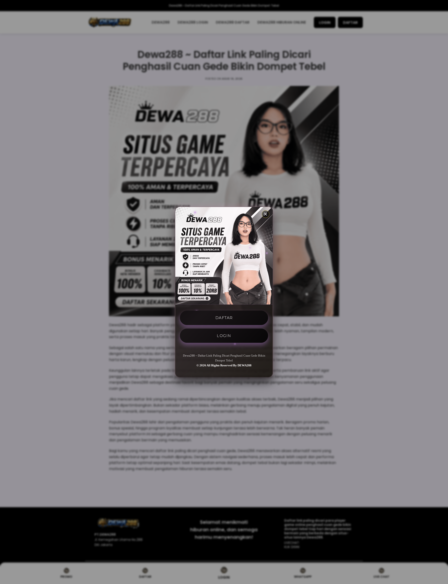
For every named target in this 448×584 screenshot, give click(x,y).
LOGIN (224, 335)
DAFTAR (224, 317)
